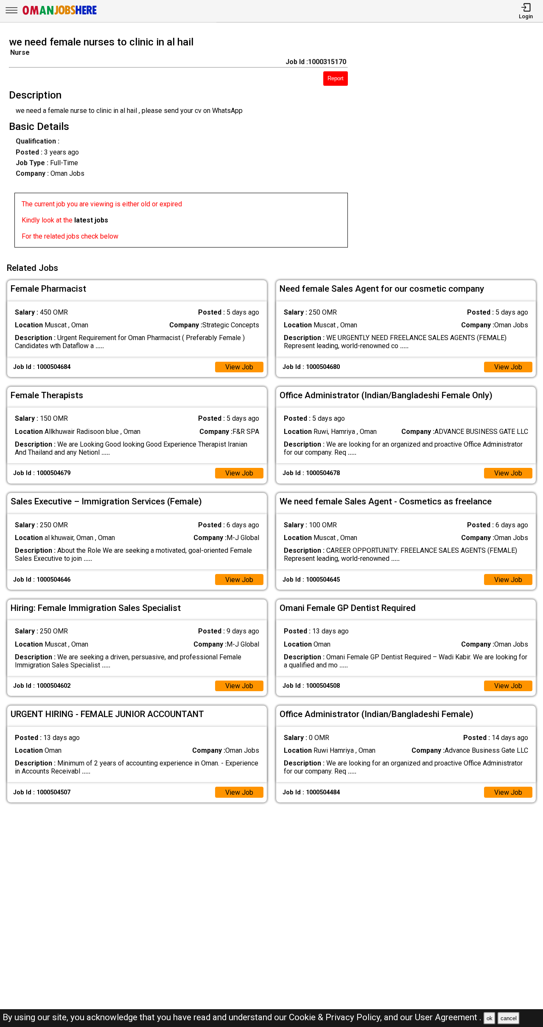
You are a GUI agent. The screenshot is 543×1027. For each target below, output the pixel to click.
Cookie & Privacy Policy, (336, 1017)
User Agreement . (448, 1017)
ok (490, 1018)
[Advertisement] (452, 144)
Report (335, 78)
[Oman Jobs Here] (60, 15)
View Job (239, 367)
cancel (509, 1018)
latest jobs (91, 220)
